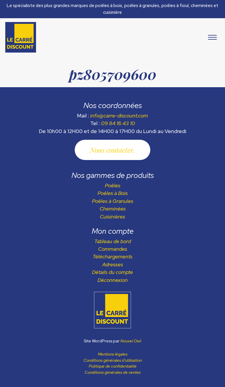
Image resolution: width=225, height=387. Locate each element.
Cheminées (113, 208)
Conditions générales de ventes (113, 372)
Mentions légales (112, 354)
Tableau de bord (112, 241)
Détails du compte (112, 272)
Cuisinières (112, 216)
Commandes (112, 248)
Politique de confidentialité (113, 366)
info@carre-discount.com (119, 115)
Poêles (112, 185)
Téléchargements (112, 256)
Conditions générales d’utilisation (112, 360)
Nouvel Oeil (130, 341)
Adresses (112, 264)
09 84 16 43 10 (118, 123)
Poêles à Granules (112, 201)
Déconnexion (113, 280)
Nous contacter (111, 149)
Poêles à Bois (113, 193)
